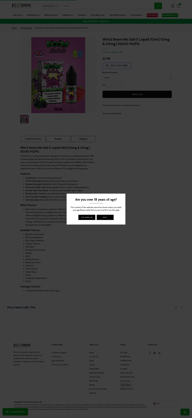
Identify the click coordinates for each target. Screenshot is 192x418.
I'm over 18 (86, 217)
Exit (105, 217)
